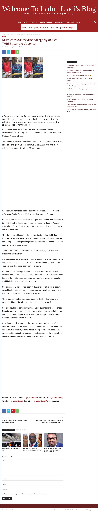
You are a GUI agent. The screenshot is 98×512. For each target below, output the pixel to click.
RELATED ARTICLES (8, 430)
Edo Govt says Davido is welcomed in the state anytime (32, 449)
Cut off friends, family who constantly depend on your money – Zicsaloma (80, 71)
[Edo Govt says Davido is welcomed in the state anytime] (32, 440)
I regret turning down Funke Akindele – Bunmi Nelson (79, 79)
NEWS (31, 28)
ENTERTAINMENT (42, 28)
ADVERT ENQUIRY (46, 22)
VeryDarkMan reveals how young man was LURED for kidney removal (81, 66)
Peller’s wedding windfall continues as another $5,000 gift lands (80, 100)
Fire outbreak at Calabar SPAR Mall (11, 449)
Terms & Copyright (73, 22)
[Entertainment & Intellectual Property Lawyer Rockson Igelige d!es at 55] (53, 440)
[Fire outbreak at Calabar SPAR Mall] (11, 440)
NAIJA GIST (55, 28)
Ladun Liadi (7, 47)
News (8, 34)
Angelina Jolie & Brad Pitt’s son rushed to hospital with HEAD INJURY (49, 421)
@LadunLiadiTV (41, 401)
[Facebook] (4, 52)
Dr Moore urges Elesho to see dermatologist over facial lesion (80, 95)
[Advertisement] (32, 83)
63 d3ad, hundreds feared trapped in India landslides (15, 421)
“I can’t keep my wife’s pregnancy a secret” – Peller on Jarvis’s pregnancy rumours (81, 85)
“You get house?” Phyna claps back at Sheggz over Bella (81, 110)
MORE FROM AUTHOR (21, 430)
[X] (8, 52)
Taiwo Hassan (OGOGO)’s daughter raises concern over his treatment (81, 105)
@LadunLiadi (32, 398)
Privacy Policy (22, 22)
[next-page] (62, 430)
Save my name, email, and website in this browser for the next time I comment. (26, 494)
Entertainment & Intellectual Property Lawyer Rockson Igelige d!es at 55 (52, 450)
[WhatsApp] (17, 52)
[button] (95, 22)
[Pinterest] (13, 52)
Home (3, 34)
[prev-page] (60, 430)
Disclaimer (59, 22)
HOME (24, 28)
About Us (34, 22)
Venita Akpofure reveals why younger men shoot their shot (80, 90)
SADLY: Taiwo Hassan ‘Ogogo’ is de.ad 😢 (79, 75)
